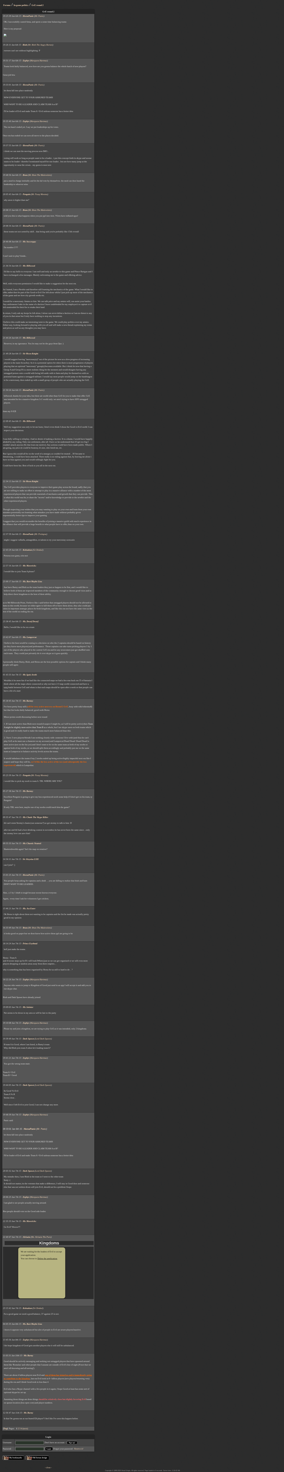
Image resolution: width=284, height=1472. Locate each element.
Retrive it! (78, 1449)
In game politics (21, 5)
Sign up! (72, 1443)
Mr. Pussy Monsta (39, 194)
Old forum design (39, 1458)
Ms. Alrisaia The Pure (41, 1237)
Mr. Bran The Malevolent (40, 175)
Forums (7, 5)
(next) (25, 1428)
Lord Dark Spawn (43, 1038)
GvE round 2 (38, 5)
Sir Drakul (38, 550)
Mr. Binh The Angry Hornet (40, 45)
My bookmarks (15, 1458)
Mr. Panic (39, 16)
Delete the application (47, 1258)
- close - (48, 1467)
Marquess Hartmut (38, 60)
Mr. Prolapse (40, 534)
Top (5, 1428)
